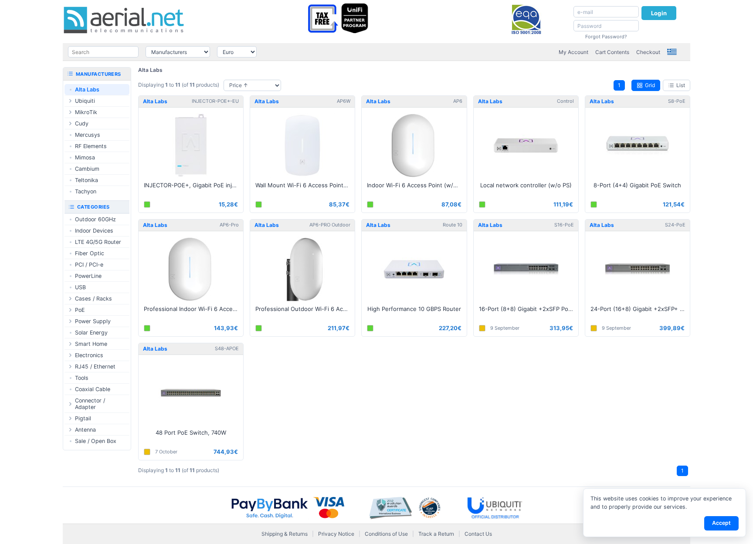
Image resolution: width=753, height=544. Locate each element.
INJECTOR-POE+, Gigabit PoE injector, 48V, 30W (193, 185)
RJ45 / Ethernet (95, 366)
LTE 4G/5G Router (98, 242)
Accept (721, 523)
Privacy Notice (336, 533)
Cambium (87, 169)
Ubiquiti (85, 101)
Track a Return (436, 533)
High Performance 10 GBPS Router (414, 308)
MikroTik (86, 112)
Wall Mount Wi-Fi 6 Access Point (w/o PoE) (305, 185)
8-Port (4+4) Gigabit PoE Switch (637, 185)
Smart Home (91, 344)
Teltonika (86, 180)
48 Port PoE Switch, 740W (191, 432)
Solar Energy (91, 332)
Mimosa (85, 157)
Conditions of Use (386, 533)
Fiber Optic (89, 253)
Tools (81, 378)
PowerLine (88, 276)
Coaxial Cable (92, 389)
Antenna (85, 429)
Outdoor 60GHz (95, 219)
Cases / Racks (93, 298)
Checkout (648, 52)
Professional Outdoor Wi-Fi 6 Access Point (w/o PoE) (305, 308)
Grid (650, 85)
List (680, 85)
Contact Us (478, 533)
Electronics (89, 355)
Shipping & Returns (284, 533)
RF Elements (91, 146)
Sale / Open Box (95, 441)
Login (659, 13)
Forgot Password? (606, 37)
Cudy (81, 123)
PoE (80, 310)
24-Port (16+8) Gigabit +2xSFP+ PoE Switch (640, 308)
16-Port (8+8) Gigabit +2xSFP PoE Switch (528, 308)
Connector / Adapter (90, 403)
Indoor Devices (94, 230)
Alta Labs (150, 70)
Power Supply (93, 321)
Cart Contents (612, 52)
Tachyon (85, 191)
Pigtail (83, 418)
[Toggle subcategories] (70, 100)
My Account (573, 52)
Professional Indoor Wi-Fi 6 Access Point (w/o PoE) (193, 308)
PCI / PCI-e (89, 264)
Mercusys (87, 135)
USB (80, 287)
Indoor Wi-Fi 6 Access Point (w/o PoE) (416, 185)
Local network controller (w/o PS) (526, 185)
